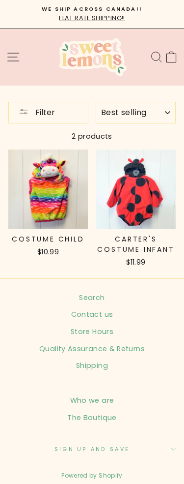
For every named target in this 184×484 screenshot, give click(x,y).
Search (92, 297)
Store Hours (92, 331)
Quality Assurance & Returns (92, 349)
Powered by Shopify (92, 475)
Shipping (92, 365)
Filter (44, 112)
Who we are (92, 400)
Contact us (92, 314)
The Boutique (91, 418)
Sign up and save (92, 449)
